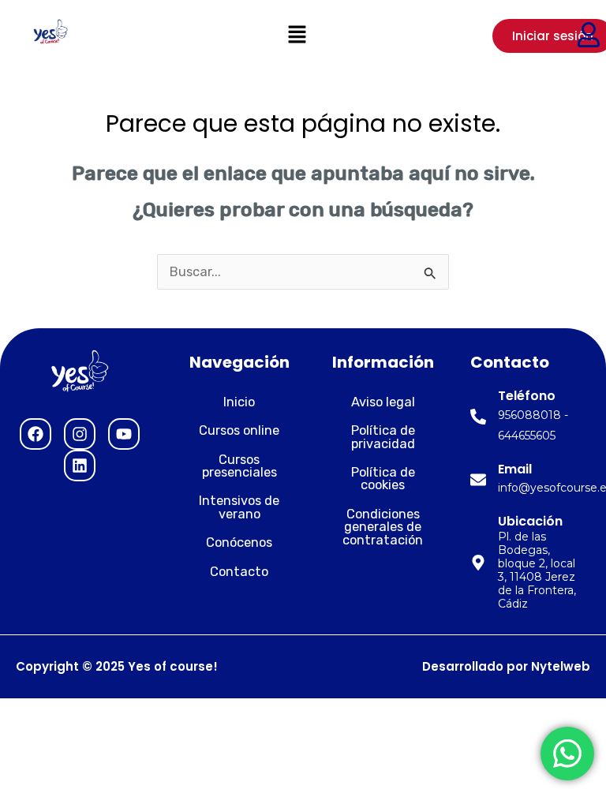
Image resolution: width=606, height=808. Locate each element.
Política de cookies (383, 478)
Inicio (239, 402)
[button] (296, 35)
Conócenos (239, 542)
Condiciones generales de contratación (382, 527)
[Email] (478, 480)
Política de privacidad (383, 437)
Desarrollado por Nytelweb (506, 666)
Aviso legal (383, 402)
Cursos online (239, 430)
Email (515, 469)
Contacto (239, 571)
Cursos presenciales (239, 466)
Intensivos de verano (239, 507)
